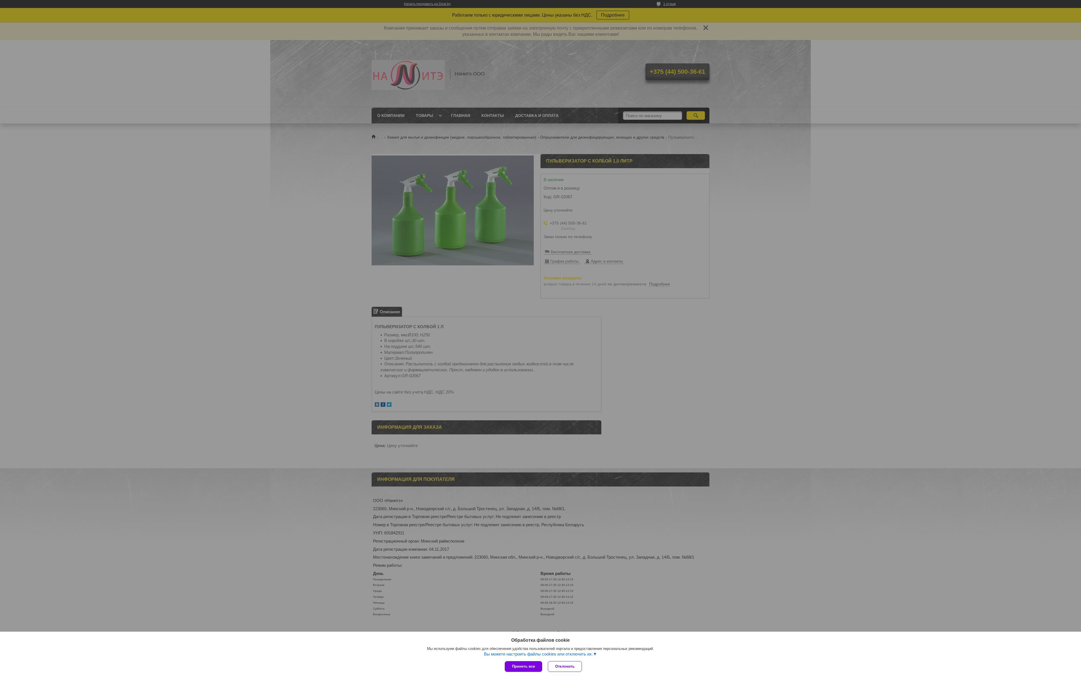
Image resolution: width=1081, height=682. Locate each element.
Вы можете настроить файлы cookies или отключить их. (538, 654)
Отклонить (565, 666)
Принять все (523, 666)
